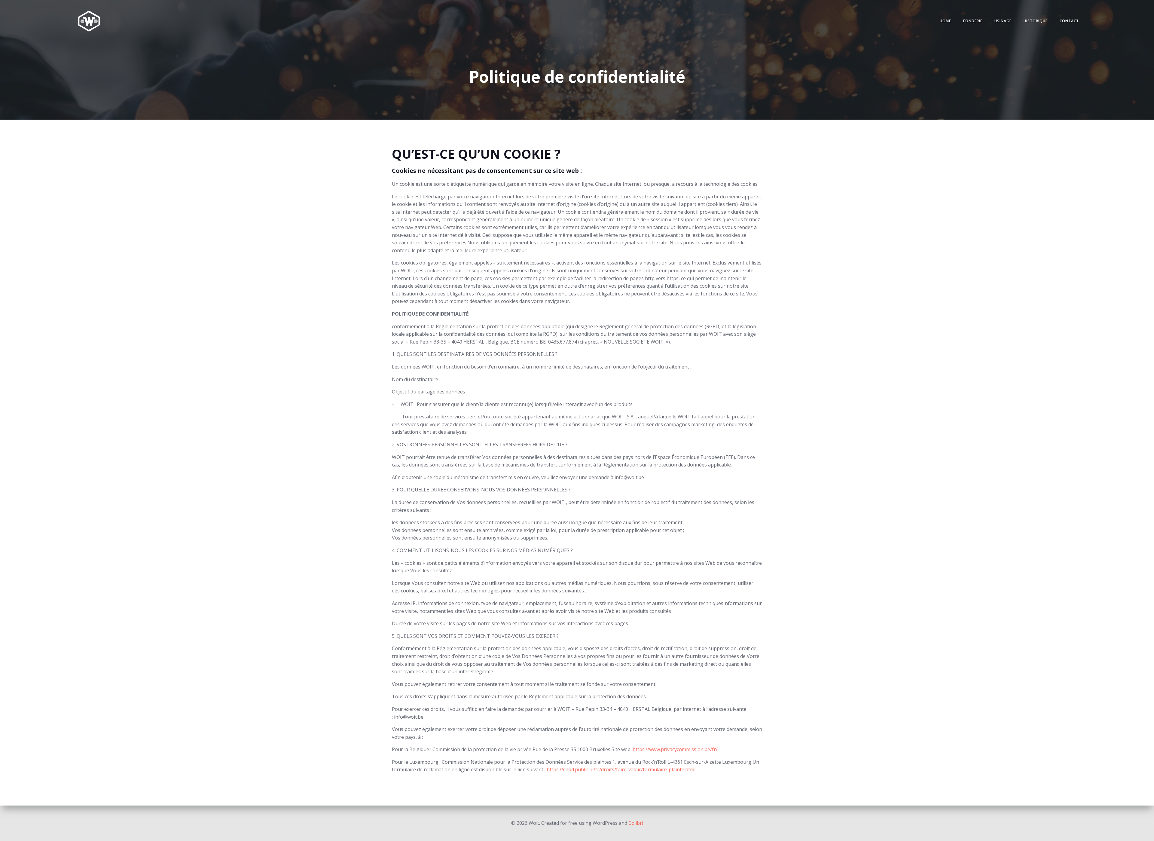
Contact (1069, 20)
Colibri (635, 823)
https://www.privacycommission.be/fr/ (675, 749)
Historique (1036, 20)
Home (945, 20)
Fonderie (972, 20)
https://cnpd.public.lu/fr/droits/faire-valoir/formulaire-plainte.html (621, 769)
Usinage (1003, 20)
